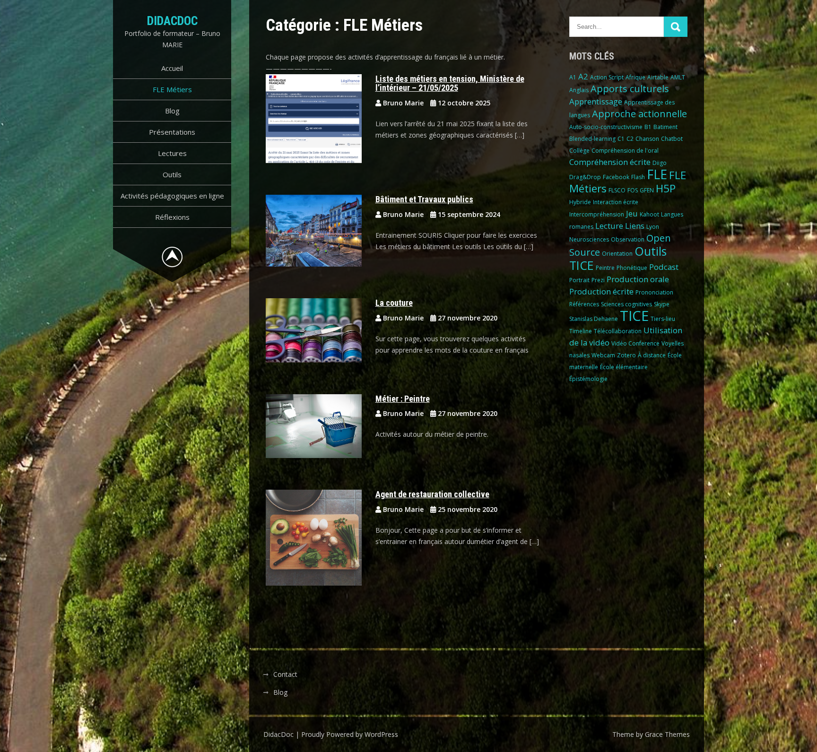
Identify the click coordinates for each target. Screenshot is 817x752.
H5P (666, 188)
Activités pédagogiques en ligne (172, 195)
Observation (627, 239)
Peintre (605, 268)
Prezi (598, 280)
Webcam (603, 355)
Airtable (658, 77)
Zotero (626, 355)
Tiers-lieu (663, 319)
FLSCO (617, 190)
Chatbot (672, 139)
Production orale (638, 279)
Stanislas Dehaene (593, 319)
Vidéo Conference (635, 343)
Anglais (579, 90)
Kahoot (649, 214)
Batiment (665, 127)
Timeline (580, 331)
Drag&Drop (585, 177)
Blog (172, 110)
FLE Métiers (172, 89)
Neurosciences (589, 239)
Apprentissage (595, 101)
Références (584, 304)
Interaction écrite (615, 202)
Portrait (579, 280)
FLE (657, 174)
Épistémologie (588, 379)
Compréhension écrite (610, 161)
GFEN (647, 190)
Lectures (172, 153)
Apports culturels (630, 88)
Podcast (663, 266)
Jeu (632, 213)
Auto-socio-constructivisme (606, 127)
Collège (579, 151)
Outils (172, 174)
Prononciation (654, 292)
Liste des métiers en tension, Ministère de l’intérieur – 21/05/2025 (449, 83)
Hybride (580, 202)
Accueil (172, 68)
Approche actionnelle (639, 113)
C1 (621, 139)
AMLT (677, 77)
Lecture (609, 225)
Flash (638, 177)
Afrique (635, 77)
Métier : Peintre (402, 399)
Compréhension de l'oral (625, 151)
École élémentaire (624, 367)
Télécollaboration (618, 331)
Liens (634, 225)
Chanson (647, 139)
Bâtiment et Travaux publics (424, 199)
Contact (285, 674)
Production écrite (601, 291)
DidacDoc (172, 21)
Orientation (617, 254)
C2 (630, 139)
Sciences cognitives (626, 304)
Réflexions (172, 217)
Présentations (172, 132)
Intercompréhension (596, 214)
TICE (634, 315)
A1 (572, 77)
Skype (661, 304)
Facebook (616, 177)
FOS (632, 190)
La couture (394, 303)
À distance (652, 355)
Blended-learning (592, 139)
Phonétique (632, 268)
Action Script (607, 77)
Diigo (659, 163)
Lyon (652, 227)
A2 (583, 76)
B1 (648, 127)
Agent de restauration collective (432, 494)
